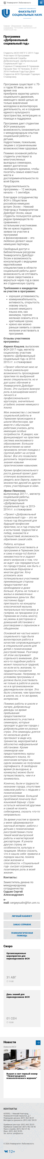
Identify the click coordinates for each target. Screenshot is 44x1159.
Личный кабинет (22, 916)
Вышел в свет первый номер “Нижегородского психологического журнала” (22, 1076)
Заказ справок (22, 924)
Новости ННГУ (10, 1047)
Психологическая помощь (22, 934)
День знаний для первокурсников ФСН (18, 995)
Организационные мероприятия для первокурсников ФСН (18, 956)
